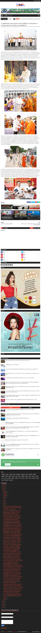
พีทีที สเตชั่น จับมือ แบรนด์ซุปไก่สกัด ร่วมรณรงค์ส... (11, 512)
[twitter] (35, 0)
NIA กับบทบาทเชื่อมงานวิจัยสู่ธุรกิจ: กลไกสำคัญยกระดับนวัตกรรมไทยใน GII (17, 439)
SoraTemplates (6, 631)
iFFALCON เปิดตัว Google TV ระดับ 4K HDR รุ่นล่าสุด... (12, 515)
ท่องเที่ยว (12, 478)
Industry (6, 476)
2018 (3, 607)
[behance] (39, 0)
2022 (3, 601)
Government (30, 474)
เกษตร (5, 478)
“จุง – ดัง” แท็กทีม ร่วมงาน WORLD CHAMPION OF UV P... (12, 535)
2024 (3, 488)
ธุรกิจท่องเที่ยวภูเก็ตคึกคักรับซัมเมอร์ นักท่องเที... (11, 519)
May (4, 501)
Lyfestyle (10, 476)
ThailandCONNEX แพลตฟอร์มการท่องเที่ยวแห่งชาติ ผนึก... (12, 525)
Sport (19, 476)
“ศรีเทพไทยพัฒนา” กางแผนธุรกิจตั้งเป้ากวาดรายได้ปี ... (12, 541)
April (4, 503)
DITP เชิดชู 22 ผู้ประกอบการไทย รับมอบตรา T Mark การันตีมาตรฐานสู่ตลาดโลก (33, 216)
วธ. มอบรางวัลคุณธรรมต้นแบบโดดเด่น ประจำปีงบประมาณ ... (13, 587)
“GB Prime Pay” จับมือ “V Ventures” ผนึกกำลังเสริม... (11, 591)
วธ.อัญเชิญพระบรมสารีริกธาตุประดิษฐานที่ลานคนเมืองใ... (12, 584)
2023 (3, 489)
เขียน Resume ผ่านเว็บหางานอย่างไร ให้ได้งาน (12, 364)
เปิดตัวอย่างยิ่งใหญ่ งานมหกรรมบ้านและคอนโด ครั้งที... (12, 523)
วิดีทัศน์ (37, 478)
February (5, 597)
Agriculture (3, 474)
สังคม (2, 480)
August (4, 497)
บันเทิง (23, 478)
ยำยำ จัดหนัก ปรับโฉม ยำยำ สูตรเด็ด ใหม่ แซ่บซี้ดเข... (12, 578)
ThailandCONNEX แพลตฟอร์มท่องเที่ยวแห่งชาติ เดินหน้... (12, 573)
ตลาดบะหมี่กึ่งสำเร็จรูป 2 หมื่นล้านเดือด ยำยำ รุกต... (11, 575)
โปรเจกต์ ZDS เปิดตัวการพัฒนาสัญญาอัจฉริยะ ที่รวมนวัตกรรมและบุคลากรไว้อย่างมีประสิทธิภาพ (20, 377)
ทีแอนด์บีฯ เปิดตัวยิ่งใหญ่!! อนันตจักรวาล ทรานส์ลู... (11, 557)
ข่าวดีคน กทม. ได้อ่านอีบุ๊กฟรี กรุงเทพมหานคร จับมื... (11, 516)
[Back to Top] (39, 631)
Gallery (27, 474)
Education (11, 474)
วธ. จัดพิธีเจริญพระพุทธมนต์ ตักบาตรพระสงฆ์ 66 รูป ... (12, 581)
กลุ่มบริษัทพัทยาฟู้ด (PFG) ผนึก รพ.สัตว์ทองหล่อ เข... (11, 563)
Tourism (27, 476)
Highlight (16, 27)
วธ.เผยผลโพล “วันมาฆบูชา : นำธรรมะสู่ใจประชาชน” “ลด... (13, 588)
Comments (30, 407)
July (4, 498)
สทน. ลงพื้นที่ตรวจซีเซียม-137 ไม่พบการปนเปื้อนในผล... (12, 518)
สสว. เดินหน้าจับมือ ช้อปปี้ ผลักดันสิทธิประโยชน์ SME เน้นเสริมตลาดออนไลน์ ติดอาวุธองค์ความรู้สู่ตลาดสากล (22, 369)
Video (29, 476)
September (5, 495)
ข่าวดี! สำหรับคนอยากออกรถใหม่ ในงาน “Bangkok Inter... (12, 538)
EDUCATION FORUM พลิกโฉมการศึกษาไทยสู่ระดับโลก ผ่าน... (13, 565)
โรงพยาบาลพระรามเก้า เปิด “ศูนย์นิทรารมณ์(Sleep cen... (12, 544)
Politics (13, 476)
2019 (3, 605)
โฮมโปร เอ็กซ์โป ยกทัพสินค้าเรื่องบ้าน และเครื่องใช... (12, 547)
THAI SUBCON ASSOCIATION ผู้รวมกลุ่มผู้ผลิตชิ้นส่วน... (11, 522)
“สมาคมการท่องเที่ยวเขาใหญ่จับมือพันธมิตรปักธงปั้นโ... (12, 506)
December (5, 491)
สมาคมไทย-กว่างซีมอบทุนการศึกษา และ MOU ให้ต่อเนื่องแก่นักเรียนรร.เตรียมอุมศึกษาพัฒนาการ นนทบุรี (21, 399)
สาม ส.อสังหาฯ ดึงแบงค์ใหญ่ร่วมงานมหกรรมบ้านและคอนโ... (13, 566)
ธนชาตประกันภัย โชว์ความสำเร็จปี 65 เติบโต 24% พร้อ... (12, 534)
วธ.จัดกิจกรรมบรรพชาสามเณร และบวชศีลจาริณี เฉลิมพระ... (13, 560)
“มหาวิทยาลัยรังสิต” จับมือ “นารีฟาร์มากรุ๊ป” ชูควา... (11, 592)
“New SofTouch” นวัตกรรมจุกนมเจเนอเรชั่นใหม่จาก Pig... (12, 529)
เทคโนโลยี (16, 478)
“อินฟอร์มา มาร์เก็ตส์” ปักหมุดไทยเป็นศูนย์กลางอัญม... (12, 540)
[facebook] (33, 0)
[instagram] (38, 0)
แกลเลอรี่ (8, 478)
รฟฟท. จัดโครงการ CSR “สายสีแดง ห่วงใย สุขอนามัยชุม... (12, 507)
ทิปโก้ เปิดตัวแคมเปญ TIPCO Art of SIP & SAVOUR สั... (12, 531)
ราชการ (30, 478)
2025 (3, 486)
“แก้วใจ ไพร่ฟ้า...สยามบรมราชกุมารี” (9, 509)
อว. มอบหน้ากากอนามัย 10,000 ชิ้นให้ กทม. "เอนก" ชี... (12, 551)
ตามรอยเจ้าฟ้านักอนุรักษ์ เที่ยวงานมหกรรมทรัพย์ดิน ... (12, 520)
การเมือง (33, 476)
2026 (3, 485)
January (4, 599)
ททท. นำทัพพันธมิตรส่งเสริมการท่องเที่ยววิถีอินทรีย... (11, 548)
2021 (3, 602)
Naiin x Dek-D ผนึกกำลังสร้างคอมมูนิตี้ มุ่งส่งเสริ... (11, 550)
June (4, 500)
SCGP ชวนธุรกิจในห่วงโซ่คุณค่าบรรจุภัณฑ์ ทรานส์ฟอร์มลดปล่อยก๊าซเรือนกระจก (18, 360)
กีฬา (2, 478)
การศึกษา (37, 476)
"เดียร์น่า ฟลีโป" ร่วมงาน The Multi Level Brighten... (11, 545)
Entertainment (18, 474)
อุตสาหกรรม (11, 480)
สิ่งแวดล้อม (6, 480)
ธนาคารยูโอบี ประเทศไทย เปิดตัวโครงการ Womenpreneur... (13, 576)
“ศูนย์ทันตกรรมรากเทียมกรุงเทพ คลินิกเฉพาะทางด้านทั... (12, 590)
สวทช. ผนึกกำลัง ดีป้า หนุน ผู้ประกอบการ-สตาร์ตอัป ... (12, 567)
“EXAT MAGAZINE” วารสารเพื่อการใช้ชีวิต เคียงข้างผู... (12, 532)
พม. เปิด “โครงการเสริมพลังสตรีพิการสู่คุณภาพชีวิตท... (12, 510)
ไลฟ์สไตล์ (33, 478)
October (4, 494)
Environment (23, 474)
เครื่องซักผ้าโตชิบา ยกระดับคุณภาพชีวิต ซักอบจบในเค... (12, 569)
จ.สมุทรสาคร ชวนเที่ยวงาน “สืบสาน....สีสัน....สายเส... (12, 572)
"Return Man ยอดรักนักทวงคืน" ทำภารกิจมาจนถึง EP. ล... (12, 585)
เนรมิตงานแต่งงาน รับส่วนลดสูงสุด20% (9, 582)
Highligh (34, 474)
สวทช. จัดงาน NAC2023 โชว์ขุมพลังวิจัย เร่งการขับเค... (12, 595)
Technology (22, 476)
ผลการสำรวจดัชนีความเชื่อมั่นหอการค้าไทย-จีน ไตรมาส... (12, 594)
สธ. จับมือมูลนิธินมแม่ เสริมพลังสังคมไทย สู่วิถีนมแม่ (11, 537)
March (4, 504)
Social (16, 476)
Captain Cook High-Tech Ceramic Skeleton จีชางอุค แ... (12, 528)
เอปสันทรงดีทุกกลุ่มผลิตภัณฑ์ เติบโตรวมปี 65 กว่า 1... (11, 570)
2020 (3, 604)
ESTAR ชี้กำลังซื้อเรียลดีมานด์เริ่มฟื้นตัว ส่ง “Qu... (11, 513)
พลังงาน (26, 478)
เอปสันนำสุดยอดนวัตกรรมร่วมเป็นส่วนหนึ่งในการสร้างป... (12, 526)
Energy (14, 474)
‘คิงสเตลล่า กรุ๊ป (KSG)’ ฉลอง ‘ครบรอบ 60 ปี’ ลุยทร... (11, 556)
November (5, 492)
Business (7, 474)
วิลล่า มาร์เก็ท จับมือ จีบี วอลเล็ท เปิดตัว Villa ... (10, 562)
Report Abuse (3, 628)
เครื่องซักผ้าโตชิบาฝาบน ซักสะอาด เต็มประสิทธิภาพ (11, 554)
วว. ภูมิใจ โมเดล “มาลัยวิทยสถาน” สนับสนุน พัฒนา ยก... (12, 559)
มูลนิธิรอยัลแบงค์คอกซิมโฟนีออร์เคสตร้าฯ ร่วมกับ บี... (12, 542)
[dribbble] (36, 0)
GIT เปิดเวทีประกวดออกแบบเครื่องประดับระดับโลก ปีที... (12, 553)
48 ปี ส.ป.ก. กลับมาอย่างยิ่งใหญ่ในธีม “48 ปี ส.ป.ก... (11, 579)
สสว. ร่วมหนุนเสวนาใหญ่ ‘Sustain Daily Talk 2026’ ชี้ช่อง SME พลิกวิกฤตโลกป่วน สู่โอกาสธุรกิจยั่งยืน (7, 216)
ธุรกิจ (20, 478)
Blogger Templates (14, 631)
